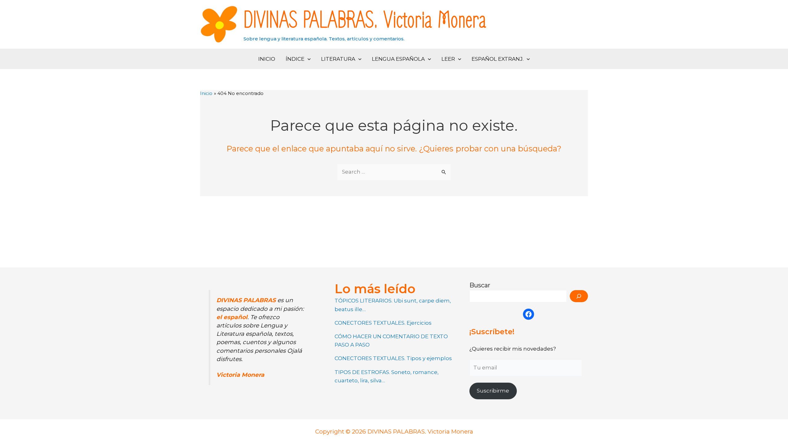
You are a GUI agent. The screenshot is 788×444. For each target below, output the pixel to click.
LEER (448, 59)
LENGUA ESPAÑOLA (398, 59)
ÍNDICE (295, 59)
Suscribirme (493, 391)
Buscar (479, 285)
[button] (307, 59)
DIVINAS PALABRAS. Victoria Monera (364, 20)
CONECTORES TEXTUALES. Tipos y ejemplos (393, 358)
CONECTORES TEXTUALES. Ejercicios (383, 323)
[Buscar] (579, 296)
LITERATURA (338, 59)
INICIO (266, 59)
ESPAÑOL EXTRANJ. (498, 59)
